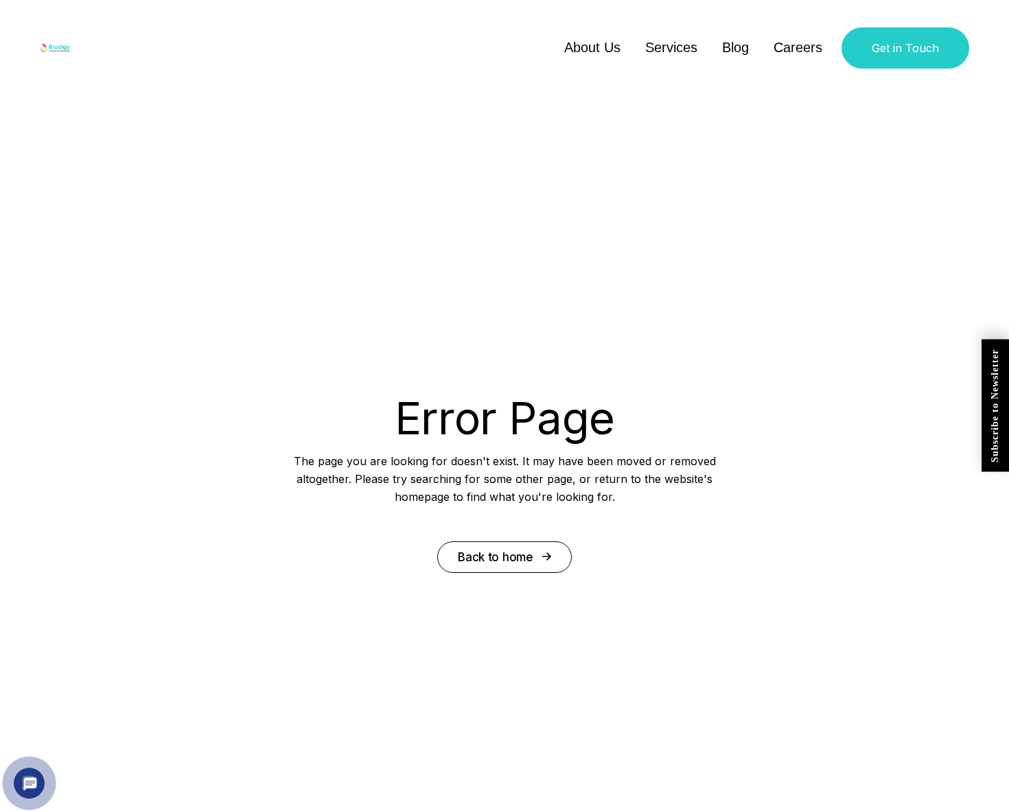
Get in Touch (905, 48)
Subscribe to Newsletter (995, 405)
